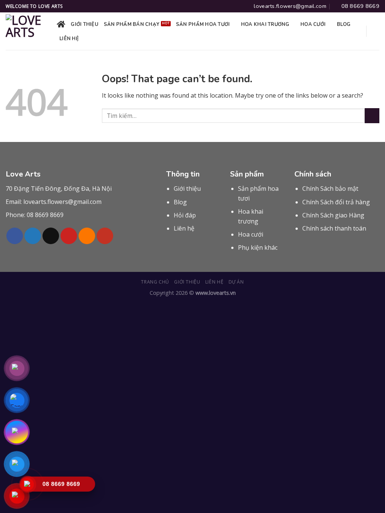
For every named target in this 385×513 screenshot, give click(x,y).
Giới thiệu (85, 24)
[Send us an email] (50, 236)
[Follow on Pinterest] (69, 236)
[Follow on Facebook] (14, 236)
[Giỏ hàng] (375, 31)
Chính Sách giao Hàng (333, 215)
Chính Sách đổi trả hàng (336, 202)
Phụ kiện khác (257, 247)
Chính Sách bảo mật (330, 188)
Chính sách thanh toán (334, 228)
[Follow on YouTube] (105, 236)
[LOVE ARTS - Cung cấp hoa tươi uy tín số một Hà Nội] (25, 31)
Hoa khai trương (265, 24)
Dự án (236, 282)
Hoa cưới (313, 24)
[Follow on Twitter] (32, 236)
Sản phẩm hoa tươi (203, 24)
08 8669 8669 (45, 215)
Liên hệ (69, 38)
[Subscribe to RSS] (87, 236)
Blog (344, 24)
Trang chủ (155, 282)
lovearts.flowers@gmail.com (62, 202)
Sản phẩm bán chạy (131, 24)
